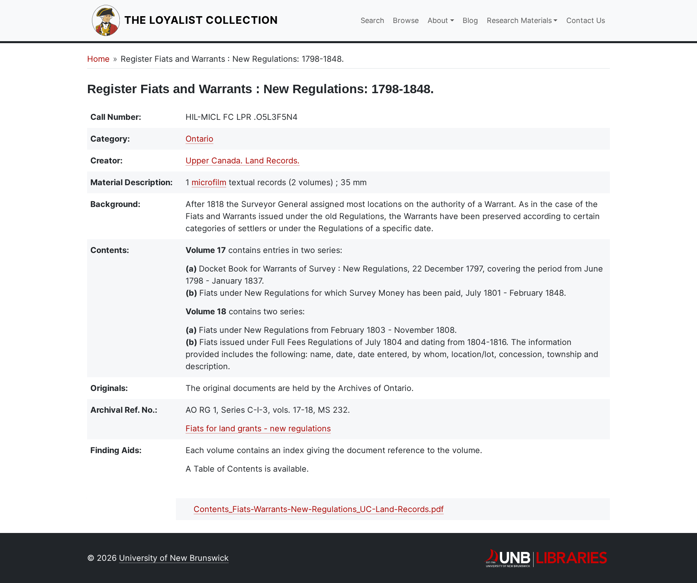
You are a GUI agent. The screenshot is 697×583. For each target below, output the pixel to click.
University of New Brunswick (174, 558)
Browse (406, 20)
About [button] (438, 20)
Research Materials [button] (519, 20)
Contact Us (585, 20)
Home (98, 59)
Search (372, 20)
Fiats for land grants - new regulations (258, 428)
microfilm (209, 182)
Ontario (199, 139)
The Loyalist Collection (202, 19)
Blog (470, 20)
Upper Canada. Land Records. (243, 160)
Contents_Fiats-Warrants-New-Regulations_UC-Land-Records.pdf (319, 509)
